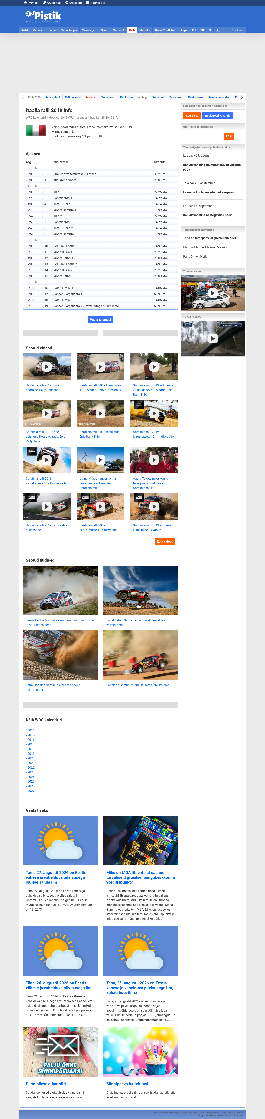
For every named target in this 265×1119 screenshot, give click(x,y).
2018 (31, 749)
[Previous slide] (23, 97)
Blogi (200, 1116)
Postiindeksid (97, 2)
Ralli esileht (52, 97)
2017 (31, 744)
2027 (31, 791)
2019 (31, 753)
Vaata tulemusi (100, 320)
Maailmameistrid (219, 97)
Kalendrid (158, 97)
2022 (31, 767)
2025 (31, 781)
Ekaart (104, 30)
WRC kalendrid (36, 117)
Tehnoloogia (69, 30)
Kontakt (228, 1116)
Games (37, 30)
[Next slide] (241, 97)
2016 (31, 740)
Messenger (89, 30)
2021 (31, 763)
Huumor (52, 30)
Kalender (91, 97)
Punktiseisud (196, 97)
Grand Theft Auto (165, 30)
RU (194, 30)
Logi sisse (192, 115)
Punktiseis (126, 97)
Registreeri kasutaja (217, 115)
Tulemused (108, 97)
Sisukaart (238, 30)
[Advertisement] (132, 63)
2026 (31, 786)
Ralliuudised (73, 97)
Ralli (132, 30)
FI (210, 30)
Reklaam (238, 1116)
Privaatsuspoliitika (214, 1116)
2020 (31, 758)
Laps (184, 30)
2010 (31, 730)
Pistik (24, 30)
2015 (31, 735)
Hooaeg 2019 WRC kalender (68, 117)
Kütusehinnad (53, 2)
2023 (31, 772)
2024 (31, 777)
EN (202, 30)
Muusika (145, 30)
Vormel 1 (118, 30)
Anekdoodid (75, 2)
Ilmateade (33, 2)
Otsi (229, 136)
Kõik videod (165, 541)
